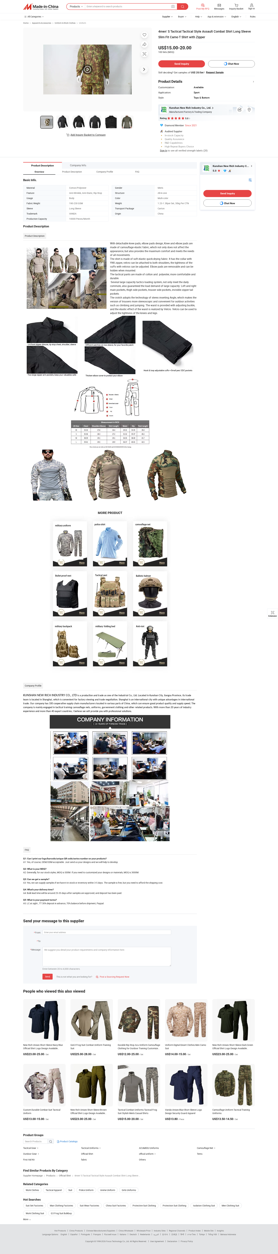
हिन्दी (182, 1234)
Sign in (251, 8)
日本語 (174, 1234)
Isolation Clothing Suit (204, 1205)
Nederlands (145, 1234)
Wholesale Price (143, 1230)
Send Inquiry (181, 63)
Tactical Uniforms (89, 1148)
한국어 (165, 1234)
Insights (220, 1230)
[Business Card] (250, 179)
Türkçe (202, 1234)
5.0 (215, 170)
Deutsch (133, 1234)
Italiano (123, 1234)
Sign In (163, 150)
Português (85, 1234)
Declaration (172, 1241)
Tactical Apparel (54, 1190)
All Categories (34, 16)
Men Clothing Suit (230, 1205)
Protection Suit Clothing (174, 1205)
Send (47, 976)
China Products (76, 1230)
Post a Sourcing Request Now (112, 976)
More (26, 1219)
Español (74, 1234)
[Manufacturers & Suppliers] (40, 6)
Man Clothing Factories (61, 1205)
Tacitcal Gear (29, 1148)
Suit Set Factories (34, 1205)
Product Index (195, 1230)
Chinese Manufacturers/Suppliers (100, 1230)
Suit (70, 1190)
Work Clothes (32, 1190)
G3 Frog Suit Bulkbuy (61, 1213)
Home (25, 23)
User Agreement (157, 1241)
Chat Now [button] (233, 63)
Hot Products (60, 1230)
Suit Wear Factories (89, 1205)
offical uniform (146, 1153)
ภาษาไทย (191, 1234)
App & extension (216, 16)
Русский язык (110, 1234)
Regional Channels (177, 1230)
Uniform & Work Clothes (65, 23)
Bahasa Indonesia (228, 1234)
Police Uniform (86, 1190)
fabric (84, 1159)
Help (197, 16)
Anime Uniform (107, 1190)
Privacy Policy (187, 1241)
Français (97, 1234)
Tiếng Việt (212, 1234)
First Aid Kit (29, 1159)
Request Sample (215, 72)
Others (142, 1159)
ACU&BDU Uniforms (149, 1148)
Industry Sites (160, 1230)
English (64, 1234)
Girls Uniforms (129, 1190)
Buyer (181, 16)
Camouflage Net (205, 1148)
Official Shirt (87, 1153)
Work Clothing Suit (35, 1213)
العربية (156, 1234)
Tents (199, 1153)
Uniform (82, 23)
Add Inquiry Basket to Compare (88, 135)
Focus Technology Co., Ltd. (118, 1241)
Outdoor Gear (30, 1153)
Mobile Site (208, 1230)
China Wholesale (126, 1230)
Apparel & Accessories (41, 23)
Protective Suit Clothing (144, 1205)
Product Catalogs (69, 1141)
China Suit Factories (116, 1205)
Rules (252, 16)
